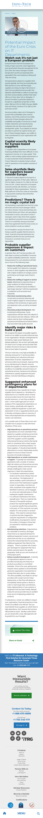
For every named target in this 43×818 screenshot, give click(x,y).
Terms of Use (21, 761)
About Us (21, 752)
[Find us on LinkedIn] (12, 733)
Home (7, 13)
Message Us (20, 725)
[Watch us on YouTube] (18, 733)
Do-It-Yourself (21, 778)
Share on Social (15, 640)
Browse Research (21, 790)
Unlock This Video (22, 630)
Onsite (21, 782)
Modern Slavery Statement (21, 765)
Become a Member (20, 695)
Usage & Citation (21, 759)
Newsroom (21, 756)
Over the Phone (21, 780)
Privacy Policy (21, 763)
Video (14, 13)
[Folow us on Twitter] (24, 733)
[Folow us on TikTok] (18, 738)
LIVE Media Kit (21, 773)
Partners (21, 771)
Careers (21, 754)
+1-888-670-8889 (21, 713)
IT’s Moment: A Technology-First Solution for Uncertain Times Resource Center (22, 658)
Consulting (21, 784)
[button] (21, 813)
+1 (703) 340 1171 (23, 665)
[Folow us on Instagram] (12, 738)
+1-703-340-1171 (21, 719)
